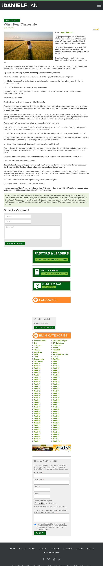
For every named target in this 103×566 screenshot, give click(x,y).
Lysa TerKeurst (9, 28)
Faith (22, 549)
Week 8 (55, 439)
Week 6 (36, 425)
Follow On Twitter (44, 327)
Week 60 (56, 425)
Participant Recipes (60, 354)
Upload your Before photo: (43, 501)
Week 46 (56, 407)
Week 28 (56, 384)
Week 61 (37, 427)
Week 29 (37, 386)
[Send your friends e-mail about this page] (95, 28)
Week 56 (37, 421)
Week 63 (37, 430)
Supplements (39, 359)
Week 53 (56, 416)
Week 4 (36, 400)
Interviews (38, 352)
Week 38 (37, 398)
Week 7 (55, 437)
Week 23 (37, 380)
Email (37, 487)
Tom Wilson (38, 361)
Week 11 (56, 364)
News (36, 354)
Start (12, 549)
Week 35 (56, 393)
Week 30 (37, 389)
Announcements (40, 341)
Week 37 (56, 395)
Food (32, 549)
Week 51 (56, 414)
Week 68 (56, 434)
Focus (43, 549)
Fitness (36, 350)
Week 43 (37, 405)
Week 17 (56, 370)
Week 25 (37, 382)
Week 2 (36, 375)
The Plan (56, 359)
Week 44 (56, 405)
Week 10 (37, 364)
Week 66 (56, 432)
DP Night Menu (58, 343)
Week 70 (37, 439)
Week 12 (37, 366)
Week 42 (56, 402)
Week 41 (37, 402)
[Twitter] (48, 559)
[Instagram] (54, 559)
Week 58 (37, 423)
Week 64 (56, 430)
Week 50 (37, 414)
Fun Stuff (56, 350)
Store (90, 549)
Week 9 (36, 441)
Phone (36, 494)
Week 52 (37, 416)
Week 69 (37, 437)
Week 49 (37, 411)
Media (55, 352)
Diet (35, 343)
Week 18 (37, 373)
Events (55, 348)
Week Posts (57, 441)
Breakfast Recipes (60, 341)
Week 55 (56, 418)
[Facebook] (44, 559)
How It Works (52, 553)
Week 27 (37, 384)
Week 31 (56, 389)
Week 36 (37, 395)
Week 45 (37, 407)
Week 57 (56, 421)
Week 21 (37, 377)
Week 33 (56, 391)
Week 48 (56, 409)
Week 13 (56, 366)
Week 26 (56, 382)
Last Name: (39, 480)
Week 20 (56, 375)
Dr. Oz (36, 348)
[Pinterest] (59, 559)
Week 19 (56, 373)
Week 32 (37, 391)
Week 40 (56, 400)
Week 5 (55, 411)
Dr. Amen (37, 345)
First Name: (39, 473)
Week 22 (56, 377)
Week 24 (56, 380)
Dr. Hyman (57, 345)
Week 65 (37, 432)
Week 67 (37, 434)
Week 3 (55, 386)
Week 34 (37, 393)
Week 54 (37, 418)
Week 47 (37, 409)
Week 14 (37, 368)
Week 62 (56, 427)
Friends (68, 549)
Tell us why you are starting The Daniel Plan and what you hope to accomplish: (51, 511)
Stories (55, 357)
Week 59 (56, 423)
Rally (36, 357)
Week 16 (37, 370)
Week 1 (55, 361)
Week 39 (56, 398)
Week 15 (56, 368)
